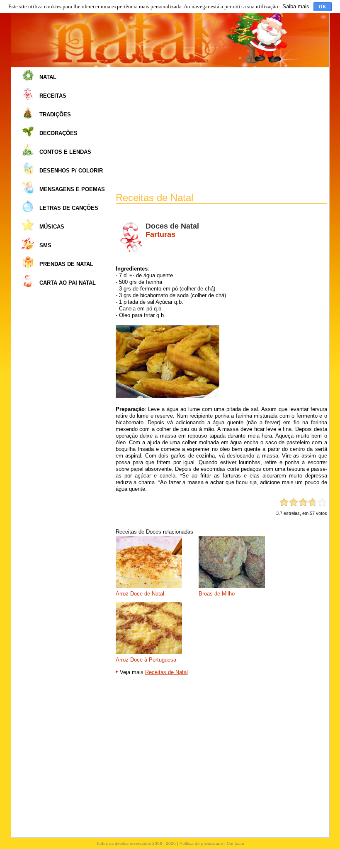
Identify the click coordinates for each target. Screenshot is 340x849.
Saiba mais (295, 6)
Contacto (235, 843)
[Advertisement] (221, 130)
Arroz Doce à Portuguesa (146, 660)
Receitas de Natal (166, 672)
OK (322, 6)
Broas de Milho (217, 594)
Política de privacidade (201, 843)
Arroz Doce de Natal (140, 594)
